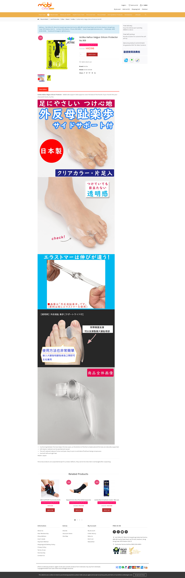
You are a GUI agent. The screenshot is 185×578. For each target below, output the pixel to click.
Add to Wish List (87, 62)
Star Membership (43, 533)
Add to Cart (92, 54)
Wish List (90, 539)
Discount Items (67, 533)
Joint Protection (54, 19)
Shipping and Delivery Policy (46, 544)
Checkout (144, 9)
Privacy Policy (42, 547)
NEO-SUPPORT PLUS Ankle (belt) (50, 500)
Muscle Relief (44, 19)
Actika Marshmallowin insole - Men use (107, 500)
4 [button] (81, 519)
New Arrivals (54, 15)
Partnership (41, 553)
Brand (67, 19)
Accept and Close (140, 575)
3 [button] (79, 519)
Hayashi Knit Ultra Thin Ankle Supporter (78, 500)
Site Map (65, 536)
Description (43, 89)
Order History (92, 533)
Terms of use (41, 550)
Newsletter (91, 542)
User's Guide (41, 539)
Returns (90, 536)
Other (62, 19)
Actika (73, 19)
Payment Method (43, 542)
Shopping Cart (136, 9)
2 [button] (77, 519)
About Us (40, 531)
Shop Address (42, 536)
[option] (41, 78)
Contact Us (41, 555)
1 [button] (74, 519)
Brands (65, 531)
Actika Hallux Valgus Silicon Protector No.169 (89, 19)
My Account (117, 9)
